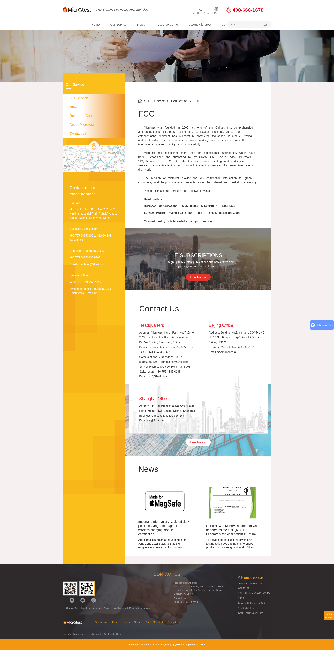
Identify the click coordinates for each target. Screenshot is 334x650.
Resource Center (167, 24)
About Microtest (200, 24)
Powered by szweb (139, 607)
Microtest (96, 634)
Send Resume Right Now (95, 607)
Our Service (118, 24)
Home (95, 24)
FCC (197, 101)
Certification (179, 101)
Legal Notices (119, 607)
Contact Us (78, 133)
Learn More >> (198, 277)
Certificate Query (201, 13)
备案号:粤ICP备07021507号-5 (189, 644)
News (141, 24)
